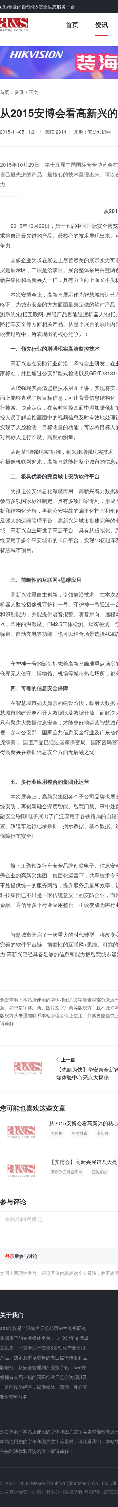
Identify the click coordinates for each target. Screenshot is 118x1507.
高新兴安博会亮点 (66, 1171)
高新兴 (102, 1133)
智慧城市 (80, 1133)
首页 (72, 24)
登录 (9, 1256)
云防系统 (99, 1171)
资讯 (101, 24)
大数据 (57, 1133)
